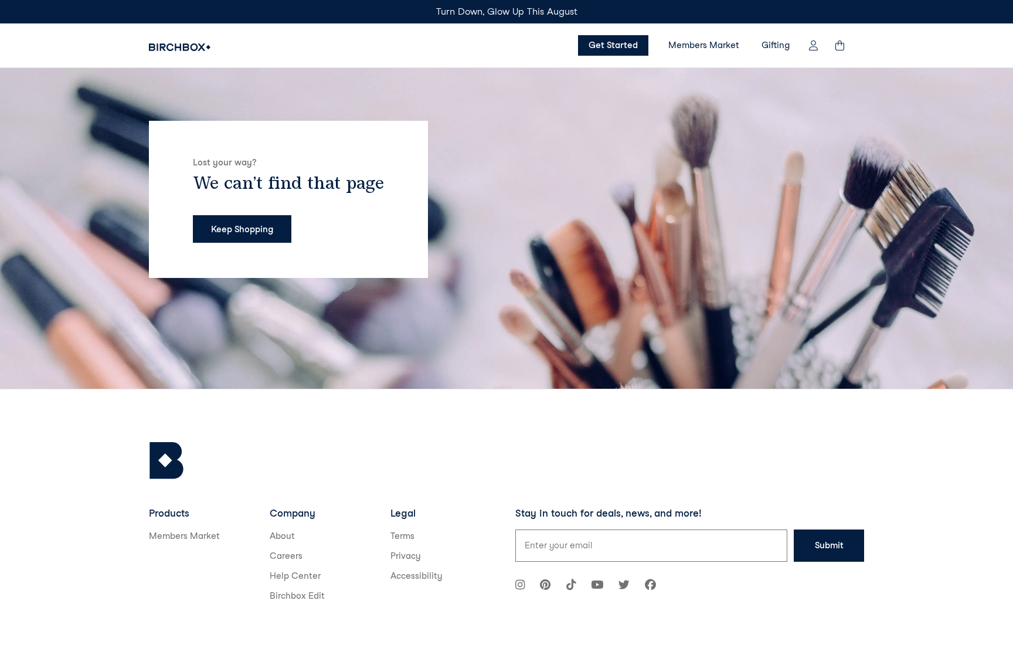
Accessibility (416, 576)
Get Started (613, 45)
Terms (402, 536)
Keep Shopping (242, 229)
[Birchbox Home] (179, 47)
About (282, 536)
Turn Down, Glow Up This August (506, 11)
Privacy (405, 556)
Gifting (776, 45)
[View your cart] (845, 45)
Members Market (703, 45)
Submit (829, 545)
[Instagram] (520, 586)
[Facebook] (650, 586)
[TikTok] (571, 586)
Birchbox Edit (297, 595)
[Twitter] (624, 586)
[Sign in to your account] (813, 45)
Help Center (295, 576)
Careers (286, 556)
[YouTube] (597, 586)
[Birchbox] (166, 460)
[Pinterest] (545, 586)
